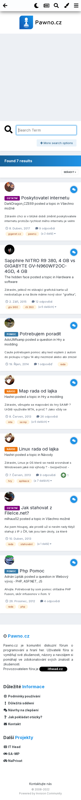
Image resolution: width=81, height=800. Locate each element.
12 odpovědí (43, 301)
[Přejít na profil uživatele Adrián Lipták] (9, 560)
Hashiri (9, 397)
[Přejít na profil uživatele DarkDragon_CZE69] (9, 187)
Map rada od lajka (38, 391)
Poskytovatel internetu (45, 198)
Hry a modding (52, 397)
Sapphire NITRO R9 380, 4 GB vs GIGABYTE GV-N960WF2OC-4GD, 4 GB (39, 266)
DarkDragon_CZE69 (19, 203)
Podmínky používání (23, 696)
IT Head (13, 747)
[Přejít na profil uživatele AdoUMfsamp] (9, 323)
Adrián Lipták (14, 576)
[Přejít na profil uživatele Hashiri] (9, 380)
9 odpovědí (46, 228)
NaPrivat (14, 761)
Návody (47, 455)
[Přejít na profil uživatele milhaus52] (9, 497)
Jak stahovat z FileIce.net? (28, 510)
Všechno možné (58, 519)
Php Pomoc (32, 571)
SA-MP (13, 754)
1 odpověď (44, 364)
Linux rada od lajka (38, 449)
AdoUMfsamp (14, 339)
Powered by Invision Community (40, 793)
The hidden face (16, 277)
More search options (58, 143)
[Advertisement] (40, 76)
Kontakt (14, 724)
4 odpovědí (51, 601)
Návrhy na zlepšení (22, 710)
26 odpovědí (48, 416)
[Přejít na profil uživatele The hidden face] (9, 249)
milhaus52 (11, 519)
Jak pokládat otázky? (24, 717)
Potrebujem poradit (40, 333)
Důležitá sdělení (20, 703)
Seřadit (69, 172)
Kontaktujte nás (40, 784)
